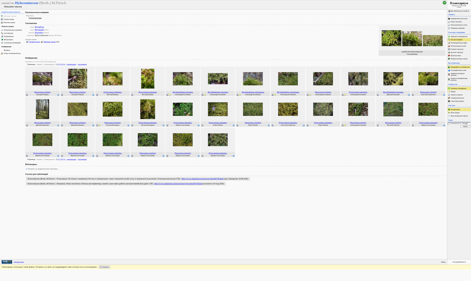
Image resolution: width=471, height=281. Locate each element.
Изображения (9, 36)
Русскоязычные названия (13, 30)
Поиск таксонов (456, 22)
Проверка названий (457, 28)
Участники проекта (457, 101)
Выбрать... (7, 50)
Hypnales (39, 32)
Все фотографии (457, 40)
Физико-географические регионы (459, 79)
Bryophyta (39, 27)
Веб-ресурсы (8, 39)
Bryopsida (39, 30)
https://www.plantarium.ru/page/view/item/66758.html (202, 179)
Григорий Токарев (42, 94)
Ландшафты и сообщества (460, 67)
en (445, 3)
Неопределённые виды (459, 43)
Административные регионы (457, 74)
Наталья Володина (112, 125)
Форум (453, 92)
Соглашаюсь (104, 267)
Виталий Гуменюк (393, 125)
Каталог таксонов (457, 52)
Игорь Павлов (218, 125)
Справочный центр (457, 98)
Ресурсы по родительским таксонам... (43, 169)
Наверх (443, 262)
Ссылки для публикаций (12, 43)
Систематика (8, 33)
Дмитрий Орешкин (393, 94)
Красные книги (456, 55)
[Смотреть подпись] (27, 95)
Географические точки (458, 70)
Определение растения (459, 18)
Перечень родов (9, 22)
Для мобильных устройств (460, 11)
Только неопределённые (12, 53)
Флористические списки (459, 59)
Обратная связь (19, 262)
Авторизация (455, 109)
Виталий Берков (112, 94)
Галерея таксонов (457, 49)
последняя (82, 64)
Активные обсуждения (458, 88)
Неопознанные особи (458, 46)
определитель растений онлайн (459, 4)
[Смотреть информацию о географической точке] (58, 95)
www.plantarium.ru (459, 262)
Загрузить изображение (459, 36)
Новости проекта (457, 95)
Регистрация (455, 113)
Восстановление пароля (459, 116)
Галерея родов (9, 19)
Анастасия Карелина (428, 94)
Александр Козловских (183, 94)
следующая (71, 64)
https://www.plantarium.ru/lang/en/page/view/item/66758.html (178, 184)
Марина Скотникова (183, 125)
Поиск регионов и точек (459, 25)
